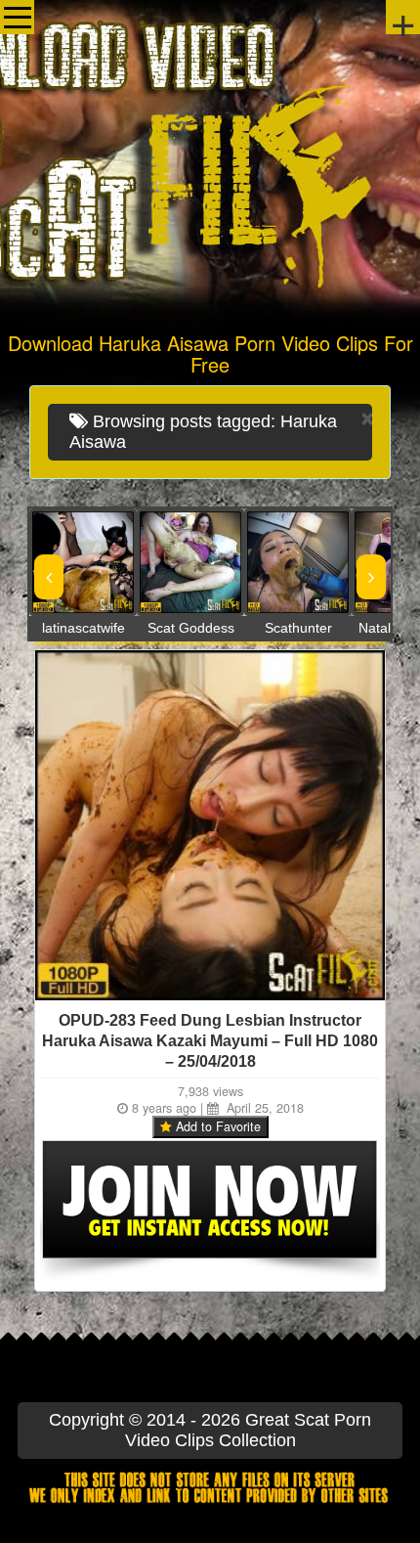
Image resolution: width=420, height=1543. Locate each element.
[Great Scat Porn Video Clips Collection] (210, 161)
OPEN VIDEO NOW (63, 562)
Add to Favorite (216, 1126)
